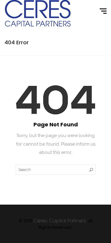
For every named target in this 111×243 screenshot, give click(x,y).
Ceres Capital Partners (59, 220)
